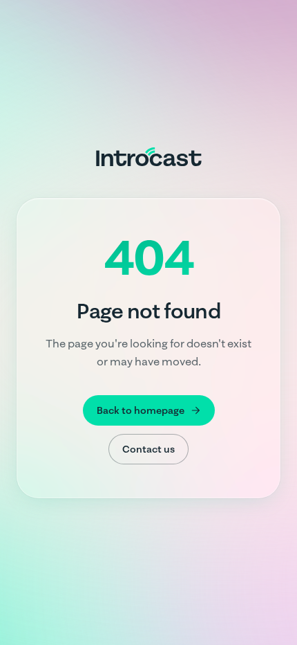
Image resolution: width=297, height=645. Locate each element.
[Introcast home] (148, 156)
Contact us (148, 449)
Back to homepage (140, 410)
